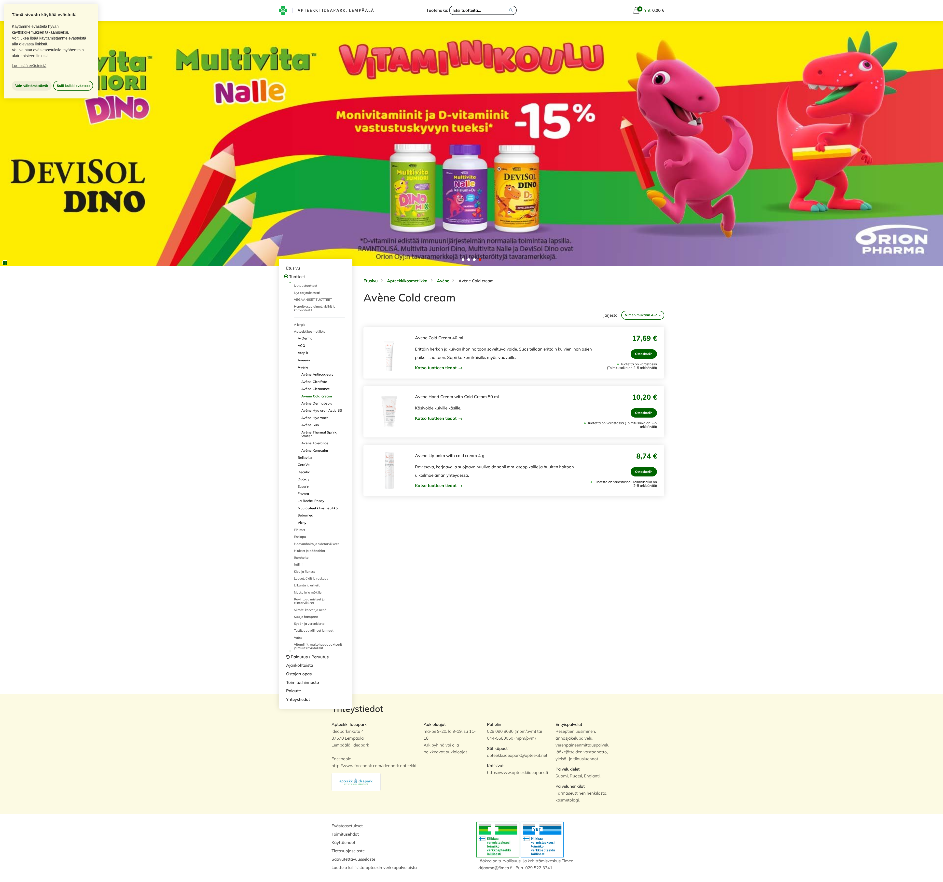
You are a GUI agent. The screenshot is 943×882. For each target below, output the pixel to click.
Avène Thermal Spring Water (319, 434)
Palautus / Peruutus (310, 656)
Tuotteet (297, 276)
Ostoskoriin (643, 354)
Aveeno (304, 360)
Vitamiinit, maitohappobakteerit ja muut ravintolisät (318, 646)
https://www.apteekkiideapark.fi (517, 772)
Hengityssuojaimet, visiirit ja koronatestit (314, 308)
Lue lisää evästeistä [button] (29, 66)
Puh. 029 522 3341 (533, 867)
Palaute (293, 690)
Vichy (302, 522)
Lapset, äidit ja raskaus (311, 578)
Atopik (303, 353)
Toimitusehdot (345, 834)
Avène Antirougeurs (317, 374)
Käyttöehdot (343, 842)
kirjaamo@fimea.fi (495, 867)
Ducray (303, 479)
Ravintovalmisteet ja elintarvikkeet (309, 601)
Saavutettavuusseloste (353, 859)
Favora (303, 493)
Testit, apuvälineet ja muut (313, 630)
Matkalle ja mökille (307, 592)
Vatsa (298, 637)
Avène (303, 367)
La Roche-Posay (311, 501)
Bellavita (305, 457)
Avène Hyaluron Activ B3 (321, 410)
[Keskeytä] (4, 262)
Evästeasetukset (347, 825)
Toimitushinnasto (302, 682)
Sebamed (305, 515)
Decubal (304, 472)
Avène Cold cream (316, 396)
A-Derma (305, 338)
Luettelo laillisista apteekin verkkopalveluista (374, 867)
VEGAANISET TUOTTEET (313, 299)
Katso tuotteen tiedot (436, 367)
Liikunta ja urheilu (307, 585)
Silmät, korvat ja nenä (310, 610)
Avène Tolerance (314, 443)
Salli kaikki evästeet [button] (73, 86)
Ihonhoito (301, 557)
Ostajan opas (299, 673)
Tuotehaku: (437, 10)
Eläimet (299, 530)
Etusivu (293, 268)
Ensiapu (300, 537)
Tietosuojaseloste (348, 850)
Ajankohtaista (299, 665)
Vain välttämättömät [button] (31, 86)
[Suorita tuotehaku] (511, 10)
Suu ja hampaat (306, 617)
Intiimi (298, 564)
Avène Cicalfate (314, 382)
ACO (301, 345)
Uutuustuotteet (305, 285)
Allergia (299, 324)
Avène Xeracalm (314, 450)
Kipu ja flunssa (305, 571)
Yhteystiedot (298, 699)
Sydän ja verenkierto (309, 623)
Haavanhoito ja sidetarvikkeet (316, 544)
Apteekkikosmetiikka (309, 331)
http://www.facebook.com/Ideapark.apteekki (374, 765)
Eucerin (303, 486)
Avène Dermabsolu (316, 403)
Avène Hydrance (315, 418)
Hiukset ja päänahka (309, 551)
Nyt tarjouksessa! (307, 293)
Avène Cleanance (315, 389)
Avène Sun (310, 425)
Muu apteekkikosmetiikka (318, 508)
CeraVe (304, 464)
